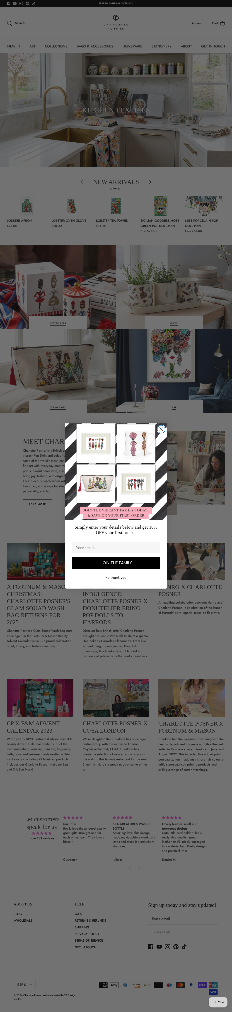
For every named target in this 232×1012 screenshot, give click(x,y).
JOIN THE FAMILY (116, 563)
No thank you (116, 577)
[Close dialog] (161, 429)
